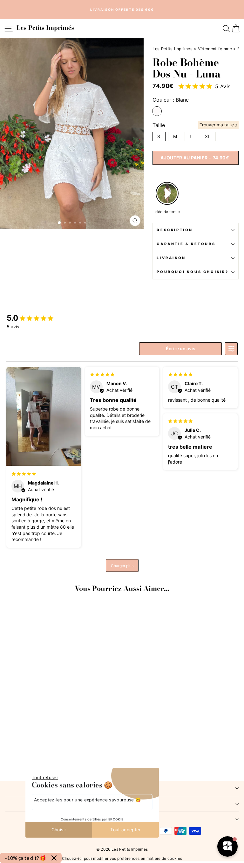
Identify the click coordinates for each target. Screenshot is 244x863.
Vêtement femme (215, 48)
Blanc (156, 111)
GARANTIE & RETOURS (186, 244)
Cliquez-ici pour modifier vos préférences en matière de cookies (122, 858)
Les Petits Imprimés (172, 48)
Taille (158, 125)
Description (175, 230)
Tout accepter (125, 829)
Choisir (58, 829)
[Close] (54, 857)
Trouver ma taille (217, 124)
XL (208, 136)
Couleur (170, 99)
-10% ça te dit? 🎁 (25, 858)
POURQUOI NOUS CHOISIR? (192, 272)
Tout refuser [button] (45, 777)
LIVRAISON (171, 258)
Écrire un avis (180, 348)
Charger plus (122, 565)
